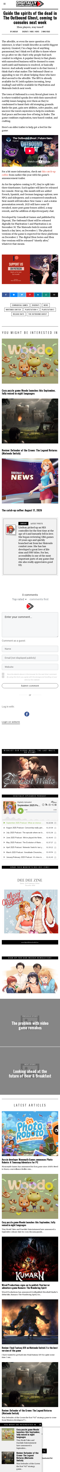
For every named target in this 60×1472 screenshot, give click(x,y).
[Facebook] (6, 295)
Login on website (11, 722)
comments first (39, 599)
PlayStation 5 (48, 309)
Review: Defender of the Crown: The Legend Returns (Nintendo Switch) (29, 451)
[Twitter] (22, 295)
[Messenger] (14, 295)
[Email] (54, 295)
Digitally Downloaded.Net (44, 1458)
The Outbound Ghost (37, 314)
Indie (32, 31)
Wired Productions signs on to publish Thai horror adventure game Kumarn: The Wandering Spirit (26, 1286)
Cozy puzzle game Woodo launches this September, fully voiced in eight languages (28, 392)
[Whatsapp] (46, 295)
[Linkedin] (38, 295)
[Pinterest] (30, 295)
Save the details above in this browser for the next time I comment (32, 674)
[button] (44, 1451)
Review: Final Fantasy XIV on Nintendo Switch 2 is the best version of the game (30, 1349)
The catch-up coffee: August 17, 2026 (22, 510)
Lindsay (15, 31)
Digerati (25, 31)
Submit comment (30, 686)
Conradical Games (20, 305)
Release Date (18, 314)
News (37, 31)
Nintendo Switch (13, 309)
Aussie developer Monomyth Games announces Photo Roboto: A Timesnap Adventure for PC (27, 1161)
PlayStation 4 (31, 309)
